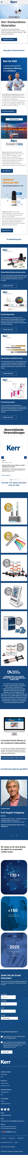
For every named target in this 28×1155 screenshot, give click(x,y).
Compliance (3, 1138)
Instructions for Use (5, 1085)
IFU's (2, 1094)
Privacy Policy (12, 1138)
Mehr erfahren (6, 475)
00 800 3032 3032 (6, 1115)
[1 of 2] (14, 17)
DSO (2, 1076)
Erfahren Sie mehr (8, 39)
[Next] (25, 457)
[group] (14, 23)
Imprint (16, 1142)
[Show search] (26, 2)
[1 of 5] (10, 479)
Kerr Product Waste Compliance (8, 1146)
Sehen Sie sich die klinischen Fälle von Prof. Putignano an (13, 825)
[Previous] (2, 457)
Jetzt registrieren (6, 170)
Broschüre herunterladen (8, 111)
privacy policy (11, 1038)
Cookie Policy (20, 1138)
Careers (2, 1101)
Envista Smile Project (5, 1103)
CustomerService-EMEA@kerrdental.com (12, 1121)
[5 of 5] (17, 479)
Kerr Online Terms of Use (6, 1142)
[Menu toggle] (2, 2)
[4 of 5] (15, 479)
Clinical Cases (4, 1074)
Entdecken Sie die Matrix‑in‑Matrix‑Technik (12, 757)
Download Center (5, 1083)
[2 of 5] (12, 479)
